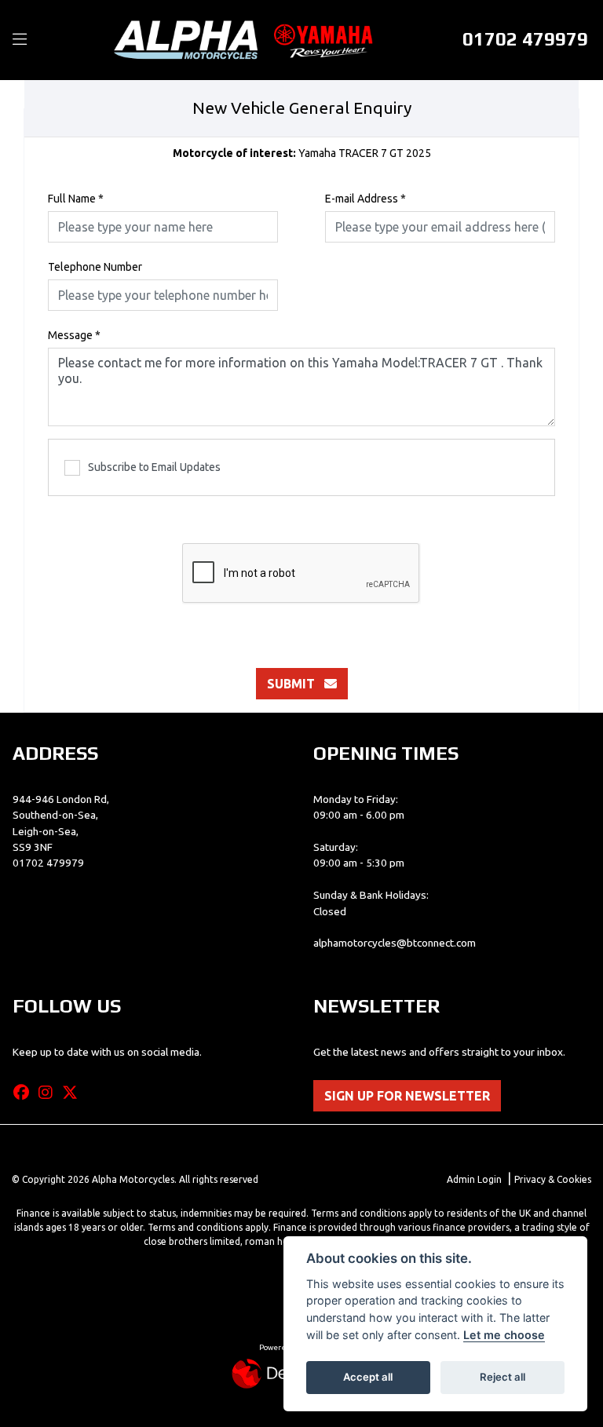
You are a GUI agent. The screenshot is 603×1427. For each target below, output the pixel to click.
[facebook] (25, 1092)
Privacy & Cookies (552, 1179)
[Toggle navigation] (19, 40)
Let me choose (504, 1334)
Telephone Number (95, 267)
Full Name (76, 198)
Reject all (502, 1376)
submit (295, 684)
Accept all (368, 1376)
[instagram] (49, 1092)
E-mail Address (365, 198)
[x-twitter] (73, 1092)
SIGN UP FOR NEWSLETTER (407, 1096)
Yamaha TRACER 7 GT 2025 (302, 153)
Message (74, 335)
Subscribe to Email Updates (154, 467)
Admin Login (474, 1179)
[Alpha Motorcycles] (246, 39)
